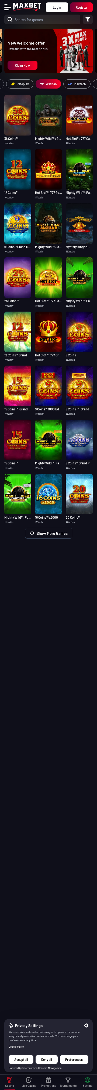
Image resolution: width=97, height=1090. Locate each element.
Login (57, 7)
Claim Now (22, 65)
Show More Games (52, 533)
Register (82, 7)
